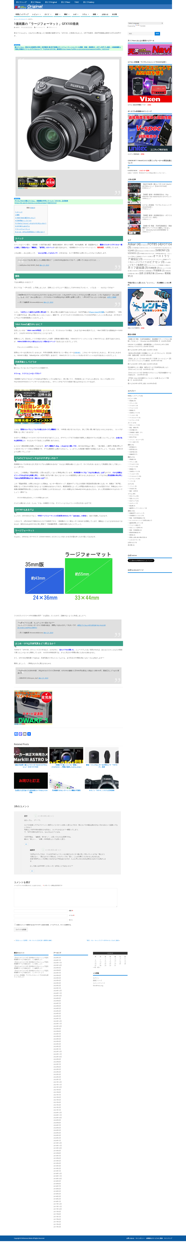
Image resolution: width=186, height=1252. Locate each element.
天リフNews (36, 2)
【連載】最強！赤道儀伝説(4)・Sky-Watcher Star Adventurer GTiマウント (157, 195)
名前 (71, 910)
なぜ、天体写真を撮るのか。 (160, 253)
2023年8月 (57, 1031)
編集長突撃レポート (135, 523)
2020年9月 (57, 1120)
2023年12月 (57, 1021)
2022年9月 (57, 1059)
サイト (71, 920)
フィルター (132, 415)
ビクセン (156, 262)
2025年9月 (57, 968)
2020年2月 (57, 1138)
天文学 (135, 271)
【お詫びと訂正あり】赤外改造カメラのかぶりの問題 (30, 791)
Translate (142, 26)
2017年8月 (57, 1214)
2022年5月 (57, 1069)
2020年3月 (57, 1135)
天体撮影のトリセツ (135, 515)
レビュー (35, 14)
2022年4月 (57, 1072)
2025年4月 (57, 980)
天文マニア (132, 501)
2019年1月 (57, 1171)
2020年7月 (57, 1125)
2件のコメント (53, 27)
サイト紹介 (132, 442)
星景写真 (132, 449)
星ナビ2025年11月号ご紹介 (137, 364)
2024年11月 (57, 993)
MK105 (143, 248)
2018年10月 (57, 1179)
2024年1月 (57, 1019)
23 (110, 964)
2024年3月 (57, 1013)
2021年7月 (57, 1095)
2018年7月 (57, 1186)
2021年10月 (57, 1087)
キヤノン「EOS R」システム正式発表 (101, 790)
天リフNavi (65, 2)
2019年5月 (57, 1161)
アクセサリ (132, 405)
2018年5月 (57, 1191)
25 (120, 964)
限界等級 (161, 273)
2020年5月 (57, 1130)
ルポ (74, 14)
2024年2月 (57, 1016)
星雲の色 (132, 273)
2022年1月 (57, 1079)
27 (95, 965)
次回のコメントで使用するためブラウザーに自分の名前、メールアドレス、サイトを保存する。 (44, 925)
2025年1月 (57, 988)
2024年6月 (57, 1006)
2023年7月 (57, 1034)
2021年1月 (57, 1110)
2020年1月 (57, 1140)
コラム (84, 14)
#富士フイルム (82, 625)
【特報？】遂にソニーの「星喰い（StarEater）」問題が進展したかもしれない (66, 766)
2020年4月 (57, 1133)
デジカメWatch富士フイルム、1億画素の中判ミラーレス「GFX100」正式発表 (41, 201)
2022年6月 (57, 1067)
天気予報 (142, 271)
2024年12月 (57, 991)
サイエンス (132, 435)
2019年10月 (57, 1148)
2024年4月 (57, 1011)
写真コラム (132, 498)
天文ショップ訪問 (134, 528)
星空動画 (132, 447)
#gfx (98, 625)
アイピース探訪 (133, 525)
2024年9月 (57, 998)
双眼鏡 (131, 410)
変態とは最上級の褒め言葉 (137, 537)
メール (71, 915)
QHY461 (76, 516)
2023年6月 (57, 1036)
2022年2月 (57, 1077)
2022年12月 (57, 1051)
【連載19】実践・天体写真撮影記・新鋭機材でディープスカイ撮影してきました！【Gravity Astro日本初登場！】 (157, 228)
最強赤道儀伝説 (133, 532)
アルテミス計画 (148, 256)
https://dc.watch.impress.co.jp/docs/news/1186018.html (36, 203)
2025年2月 (57, 986)
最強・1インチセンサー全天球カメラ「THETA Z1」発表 (101, 766)
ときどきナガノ (133, 540)
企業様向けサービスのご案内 (154, 1238)
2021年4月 (57, 1102)
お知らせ (105, 14)
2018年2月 (57, 1199)
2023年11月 (57, 1024)
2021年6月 (57, 1097)
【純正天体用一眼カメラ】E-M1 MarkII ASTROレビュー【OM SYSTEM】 (31, 766)
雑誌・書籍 (132, 427)
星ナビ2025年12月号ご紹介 (137, 350)
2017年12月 (57, 1204)
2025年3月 (57, 983)
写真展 (162, 265)
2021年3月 (57, 1105)
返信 (26, 844)
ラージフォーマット (22, 229)
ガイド (46, 14)
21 (100, 964)
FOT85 (155, 244)
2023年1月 (57, 1049)
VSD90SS (133, 253)
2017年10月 (57, 1209)
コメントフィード (99, 983)
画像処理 (132, 454)
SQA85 (132, 250)
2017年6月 (57, 1219)
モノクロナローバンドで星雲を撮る (139, 520)
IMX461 (78, 352)
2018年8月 (57, 1184)
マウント (132, 403)
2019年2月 (57, 1168)
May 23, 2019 (44, 265)
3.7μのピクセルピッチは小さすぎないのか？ (30, 223)
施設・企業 (132, 491)
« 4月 (94, 967)
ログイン (96, 978)
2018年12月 (57, 1173)
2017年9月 (57, 1212)
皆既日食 (152, 273)
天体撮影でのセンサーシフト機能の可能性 (66, 790)
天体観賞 (153, 267)
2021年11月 (57, 1085)
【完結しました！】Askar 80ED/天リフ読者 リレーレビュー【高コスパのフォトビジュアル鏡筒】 (149, 360)
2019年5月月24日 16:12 (46, 816)
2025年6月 (57, 975)
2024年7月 (57, 1003)
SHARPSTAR (158, 248)
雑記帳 (131, 506)
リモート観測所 (138, 264)
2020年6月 (57, 1128)
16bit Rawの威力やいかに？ (25, 218)
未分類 (114, 14)
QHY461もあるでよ (22, 226)
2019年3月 (57, 1166)
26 (125, 964)
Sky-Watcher (167, 248)
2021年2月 (57, 1107)
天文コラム (132, 496)
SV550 (147, 251)
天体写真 (132, 452)
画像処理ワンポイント (135, 513)
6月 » (98, 967)
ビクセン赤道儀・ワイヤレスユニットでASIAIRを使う (156, 206)
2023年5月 (57, 1039)
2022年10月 (57, 1057)
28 (100, 965)
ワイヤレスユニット (153, 265)
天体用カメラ (133, 413)
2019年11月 (57, 1146)
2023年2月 (57, 1046)
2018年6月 (57, 1189)
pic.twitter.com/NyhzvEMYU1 (27, 627)
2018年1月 (57, 1201)
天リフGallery (88, 2)
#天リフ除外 (111, 297)
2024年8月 (57, 1001)
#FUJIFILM (92, 625)
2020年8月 (57, 1123)
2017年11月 (57, 1206)
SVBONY (162, 250)
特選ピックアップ (22, 14)
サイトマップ (168, 1238)
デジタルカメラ (40, 27)
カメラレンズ (133, 420)
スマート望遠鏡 (163, 259)
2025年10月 (57, 965)
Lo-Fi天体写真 (135, 248)
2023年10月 (57, 1026)
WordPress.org (98, 986)
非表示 (32, 208)
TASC (76, 2)
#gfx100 (103, 625)
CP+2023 (144, 245)
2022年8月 (57, 1062)
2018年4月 (57, 1194)
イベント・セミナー (135, 440)
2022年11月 (57, 1054)
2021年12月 (57, 1082)
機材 (65, 14)
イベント (132, 486)
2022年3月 (57, 1074)
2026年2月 (57, 958)
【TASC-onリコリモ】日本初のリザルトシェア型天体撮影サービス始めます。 (31, 958)
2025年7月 (57, 973)
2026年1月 (57, 960)
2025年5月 (57, 978)
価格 (17, 215)
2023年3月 (57, 1044)
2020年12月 (57, 1113)
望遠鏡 (131, 401)
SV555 (152, 251)
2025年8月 (57, 970)
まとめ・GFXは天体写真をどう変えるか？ (30, 232)
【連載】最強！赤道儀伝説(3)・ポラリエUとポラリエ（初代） (157, 216)
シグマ (145, 259)
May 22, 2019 (48, 302)
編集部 (17, 27)
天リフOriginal (51, 2)
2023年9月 (57, 1029)
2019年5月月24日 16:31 (53, 850)
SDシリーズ (150, 248)
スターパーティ (153, 259)
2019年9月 (57, 1151)
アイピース (132, 408)
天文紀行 (132, 488)
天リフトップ (21, 2)
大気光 (167, 265)
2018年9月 (57, 1181)
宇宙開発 (158, 270)
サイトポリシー (140, 1238)
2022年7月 (57, 1064)
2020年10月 (57, 1118)
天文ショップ (164, 268)
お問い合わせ (130, 1238)
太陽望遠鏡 (149, 271)
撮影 (56, 14)
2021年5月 (57, 1100)
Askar (134, 244)
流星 (142, 273)
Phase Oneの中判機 (96, 312)
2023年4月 (57, 1041)
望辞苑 (131, 535)
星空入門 (132, 437)
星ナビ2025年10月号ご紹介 (137, 383)
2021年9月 (57, 1090)
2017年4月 (57, 1224)
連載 (94, 14)
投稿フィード (97, 980)
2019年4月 (57, 1163)
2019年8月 (57, 1153)
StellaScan (141, 251)
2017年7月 (57, 1217)
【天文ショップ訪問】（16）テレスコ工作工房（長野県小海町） (34, 940)
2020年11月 (57, 1115)
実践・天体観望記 (134, 530)
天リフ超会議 (138, 267)
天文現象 (132, 430)
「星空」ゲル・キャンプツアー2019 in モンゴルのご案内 (102, 940)
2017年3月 (57, 1227)
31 (115, 965)
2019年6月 (57, 1158)
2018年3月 (57, 1196)
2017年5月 (57, 1222)
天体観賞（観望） (134, 432)
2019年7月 (57, 1156)
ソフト (131, 481)
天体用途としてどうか (23, 220)
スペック (18, 212)
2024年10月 (57, 996)
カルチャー (132, 503)
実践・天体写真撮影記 (135, 518)
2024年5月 (57, 1008)
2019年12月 (57, 1143)
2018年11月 (57, 1176)
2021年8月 (57, 1092)
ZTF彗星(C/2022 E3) (146, 253)
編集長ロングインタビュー (137, 508)
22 (105, 964)
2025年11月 (57, 963)
